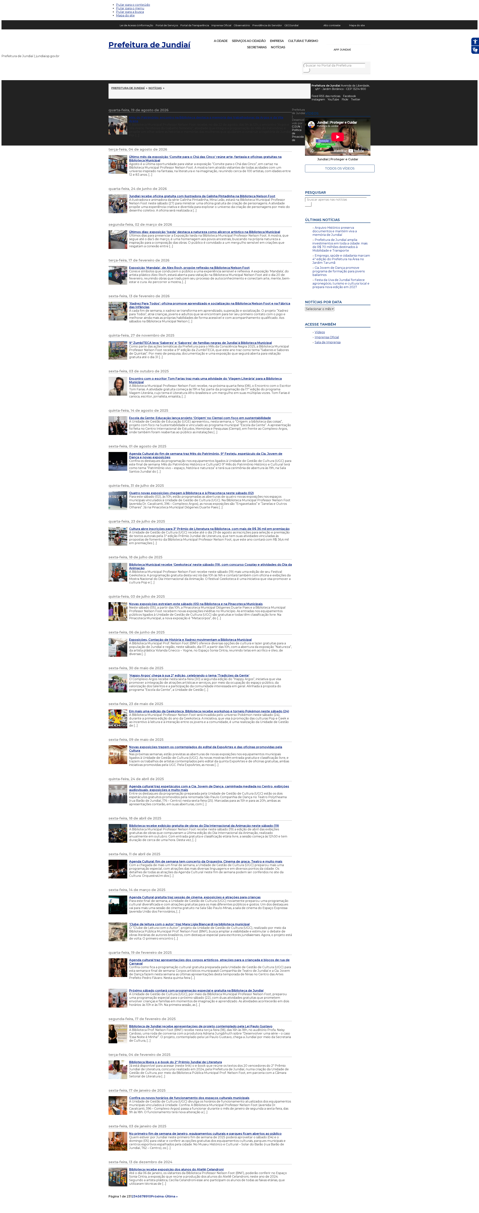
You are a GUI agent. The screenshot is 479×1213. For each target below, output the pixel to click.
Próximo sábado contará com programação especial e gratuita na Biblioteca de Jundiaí (196, 990)
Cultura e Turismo (303, 41)
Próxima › (158, 1196)
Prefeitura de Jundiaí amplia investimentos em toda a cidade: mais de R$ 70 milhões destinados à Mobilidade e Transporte (339, 245)
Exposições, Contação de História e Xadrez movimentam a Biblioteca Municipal (190, 640)
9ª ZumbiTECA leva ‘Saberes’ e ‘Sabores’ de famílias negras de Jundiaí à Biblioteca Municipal (200, 343)
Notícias (278, 47)
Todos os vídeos (340, 168)
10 (149, 1196)
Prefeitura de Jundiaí (149, 44)
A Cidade (221, 41)
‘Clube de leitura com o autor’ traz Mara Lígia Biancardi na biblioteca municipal (189, 924)
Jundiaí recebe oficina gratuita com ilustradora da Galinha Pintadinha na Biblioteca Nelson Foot (202, 196)
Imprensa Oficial (221, 25)
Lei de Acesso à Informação (136, 25)
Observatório (242, 25)
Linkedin (355, 39)
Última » (171, 1196)
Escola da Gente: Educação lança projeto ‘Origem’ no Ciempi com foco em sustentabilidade (200, 418)
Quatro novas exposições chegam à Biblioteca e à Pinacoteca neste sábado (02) (191, 493)
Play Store (361, 49)
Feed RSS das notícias (326, 96)
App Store (355, 49)
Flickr (362, 39)
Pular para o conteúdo (133, 5)
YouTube (349, 39)
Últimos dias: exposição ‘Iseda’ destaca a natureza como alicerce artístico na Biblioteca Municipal (204, 232)
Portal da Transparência (194, 25)
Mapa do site (125, 15)
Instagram (336, 39)
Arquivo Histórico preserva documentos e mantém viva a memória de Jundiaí (334, 231)
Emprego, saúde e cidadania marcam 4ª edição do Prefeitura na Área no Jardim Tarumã (341, 259)
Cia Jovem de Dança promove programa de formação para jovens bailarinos (338, 271)
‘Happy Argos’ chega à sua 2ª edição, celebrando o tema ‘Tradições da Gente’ (189, 675)
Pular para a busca (130, 12)
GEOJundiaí (291, 25)
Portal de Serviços (167, 25)
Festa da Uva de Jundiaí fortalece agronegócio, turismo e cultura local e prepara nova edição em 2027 (340, 283)
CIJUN (296, 126)
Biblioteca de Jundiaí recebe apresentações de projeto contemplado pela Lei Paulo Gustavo (200, 1026)
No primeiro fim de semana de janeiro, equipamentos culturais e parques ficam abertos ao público (205, 1133)
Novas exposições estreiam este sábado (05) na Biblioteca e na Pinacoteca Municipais (196, 604)
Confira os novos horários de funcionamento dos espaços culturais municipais (189, 1098)
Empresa (277, 41)
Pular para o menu (130, 8)
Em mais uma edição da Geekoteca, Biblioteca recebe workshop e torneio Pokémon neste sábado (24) (209, 711)
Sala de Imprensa (328, 342)
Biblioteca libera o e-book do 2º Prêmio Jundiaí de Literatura (175, 1062)
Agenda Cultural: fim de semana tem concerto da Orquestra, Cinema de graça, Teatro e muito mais (205, 861)
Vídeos (320, 332)
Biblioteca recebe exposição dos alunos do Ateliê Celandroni (176, 1169)
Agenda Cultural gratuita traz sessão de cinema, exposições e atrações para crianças (195, 897)
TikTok (343, 39)
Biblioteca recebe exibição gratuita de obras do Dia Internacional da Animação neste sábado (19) (204, 826)
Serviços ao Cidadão (249, 41)
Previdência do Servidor (267, 25)
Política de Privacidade (298, 135)
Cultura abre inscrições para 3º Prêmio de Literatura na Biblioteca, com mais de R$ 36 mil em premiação (209, 529)
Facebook (349, 96)
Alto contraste (332, 25)
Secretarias (257, 47)
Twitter (355, 99)
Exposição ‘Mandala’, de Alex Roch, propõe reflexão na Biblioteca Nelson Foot (189, 268)
